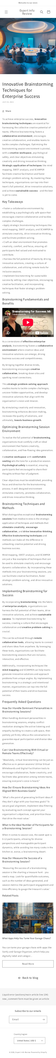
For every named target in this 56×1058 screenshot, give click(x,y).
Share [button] (8, 111)
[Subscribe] (43, 1019)
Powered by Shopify (39, 1052)
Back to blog (30, 977)
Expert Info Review (22, 1052)
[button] (6, 12)
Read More (28, 963)
